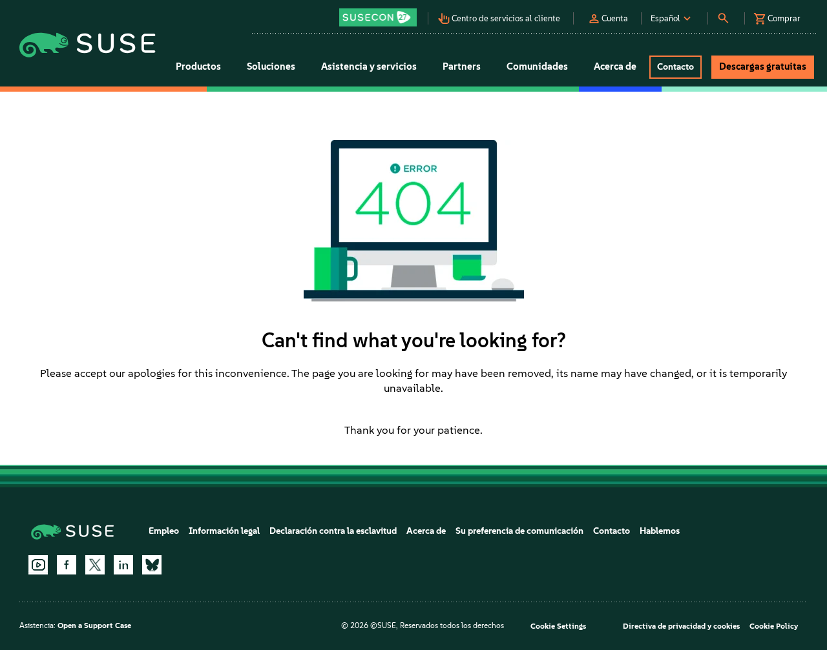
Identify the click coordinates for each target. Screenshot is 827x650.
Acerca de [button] (615, 66)
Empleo (164, 530)
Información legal (224, 530)
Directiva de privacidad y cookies (681, 626)
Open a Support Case (94, 625)
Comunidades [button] (537, 66)
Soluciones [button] (271, 66)
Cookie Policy (773, 626)
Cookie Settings (558, 626)
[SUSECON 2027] (378, 17)
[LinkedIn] (123, 564)
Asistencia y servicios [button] (369, 66)
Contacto (611, 530)
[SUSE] (77, 531)
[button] (381, 13)
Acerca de (426, 530)
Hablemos (660, 530)
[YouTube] (38, 564)
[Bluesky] (152, 564)
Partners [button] (462, 66)
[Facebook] (66, 564)
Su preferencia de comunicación (519, 530)
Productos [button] (198, 66)
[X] (95, 564)
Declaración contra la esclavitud (333, 530)
